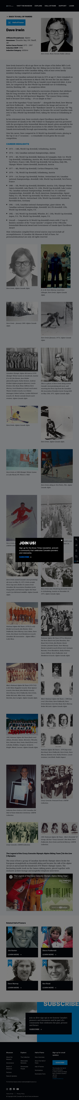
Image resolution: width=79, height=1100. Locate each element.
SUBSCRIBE (24, 557)
